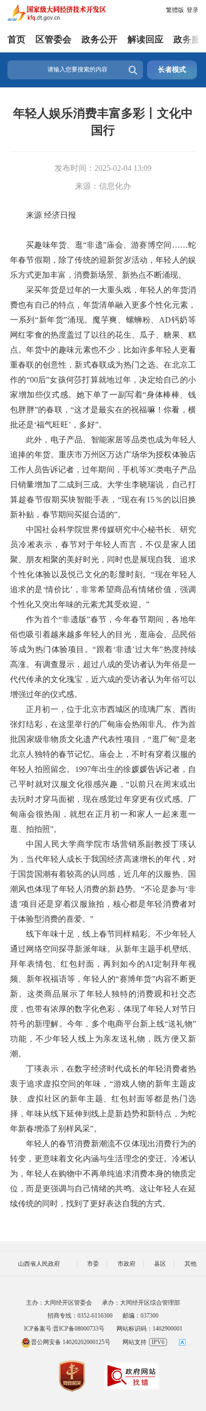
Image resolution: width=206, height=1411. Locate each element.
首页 (17, 39)
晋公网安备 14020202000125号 (70, 1342)
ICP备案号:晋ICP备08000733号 (64, 1328)
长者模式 (172, 69)
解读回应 (146, 39)
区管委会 (54, 39)
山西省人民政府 (39, 1263)
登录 (192, 9)
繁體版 (175, 9)
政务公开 (100, 39)
